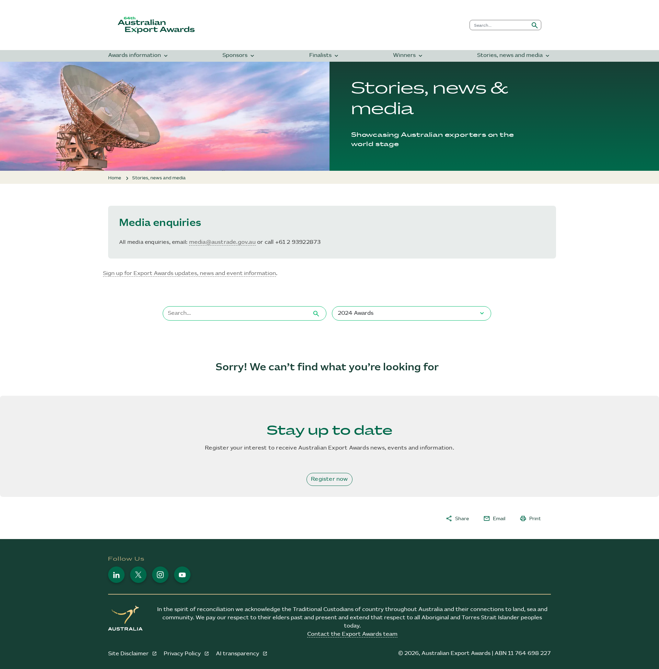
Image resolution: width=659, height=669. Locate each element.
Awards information (138, 56)
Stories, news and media (514, 56)
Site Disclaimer (129, 654)
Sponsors (239, 56)
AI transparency (238, 654)
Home (114, 178)
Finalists (324, 56)
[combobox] (499, 25)
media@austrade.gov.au (222, 242)
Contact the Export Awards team (352, 634)
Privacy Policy (183, 654)
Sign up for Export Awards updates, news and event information (189, 273)
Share (457, 518)
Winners (408, 56)
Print (530, 518)
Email (494, 518)
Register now (329, 479)
